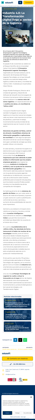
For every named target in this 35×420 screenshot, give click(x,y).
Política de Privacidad (15, 416)
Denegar (17, 413)
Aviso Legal (23, 416)
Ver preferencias (28, 413)
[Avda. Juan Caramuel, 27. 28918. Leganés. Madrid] (3, 370)
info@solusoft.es (10, 374)
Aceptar (7, 413)
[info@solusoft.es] (3, 374)
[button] (31, 397)
